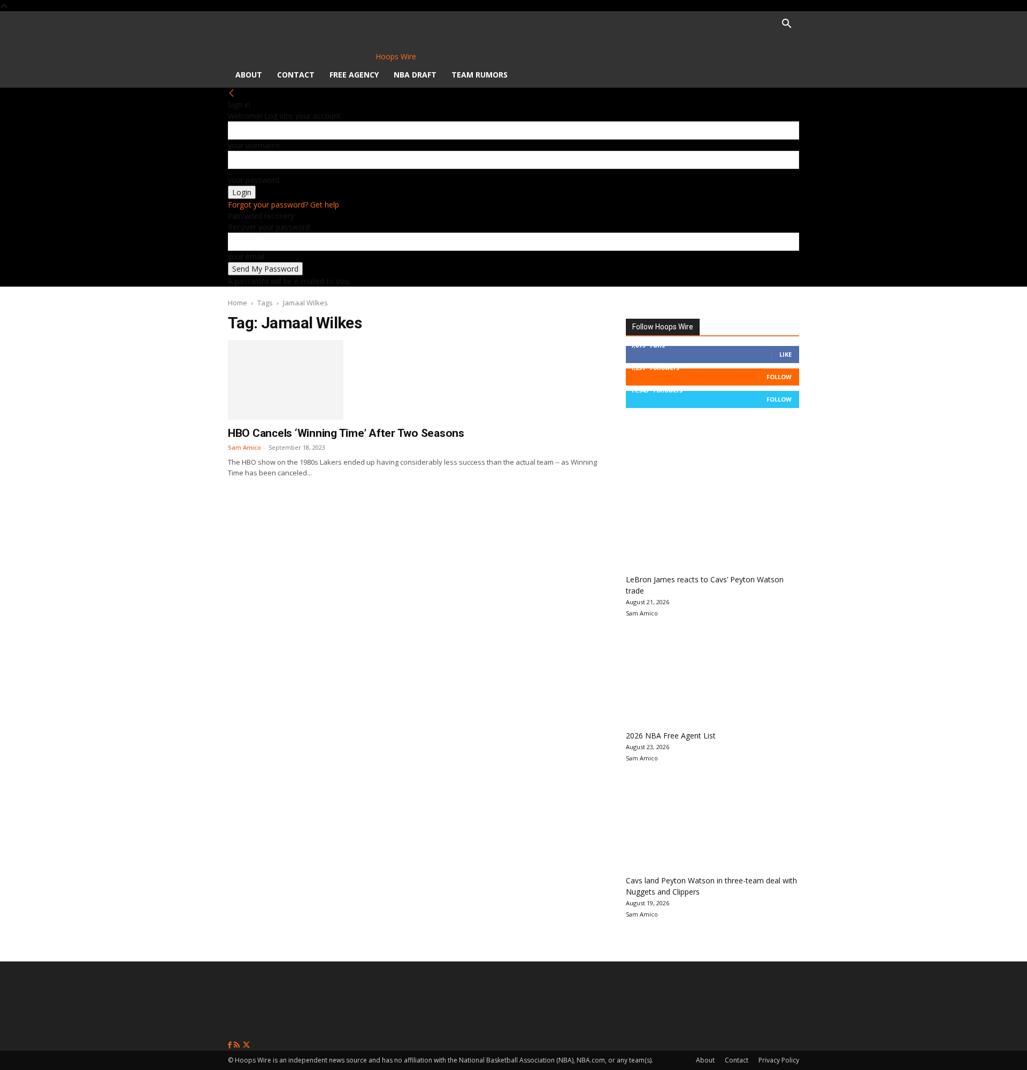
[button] (786, 25)
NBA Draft (415, 75)
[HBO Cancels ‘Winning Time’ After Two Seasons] (285, 379)
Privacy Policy (778, 1060)
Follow (779, 377)
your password (253, 180)
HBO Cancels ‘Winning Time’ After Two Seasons (346, 433)
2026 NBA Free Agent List (671, 735)
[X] (246, 1045)
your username (254, 145)
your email (246, 256)
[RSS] (238, 1045)
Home (237, 302)
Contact (296, 75)
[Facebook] (231, 1045)
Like (785, 354)
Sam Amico (244, 447)
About (248, 75)
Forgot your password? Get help (283, 204)
